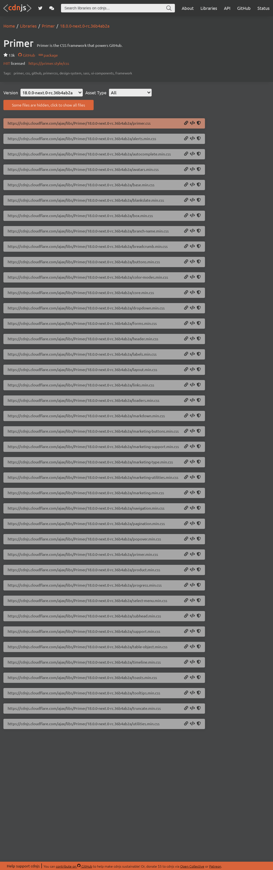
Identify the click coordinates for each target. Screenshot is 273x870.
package (50, 55)
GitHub (244, 8)
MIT (7, 63)
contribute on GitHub (74, 866)
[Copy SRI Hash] (199, 123)
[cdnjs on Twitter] (40, 8)
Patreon (215, 866)
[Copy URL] (186, 123)
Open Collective (192, 866)
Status (263, 8)
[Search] (168, 8)
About (188, 8)
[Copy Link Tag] (192, 123)
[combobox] (51, 92)
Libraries (208, 8)
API (227, 8)
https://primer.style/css (49, 63)
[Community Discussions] (51, 8)
